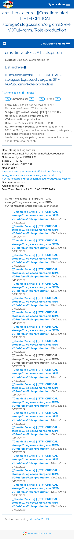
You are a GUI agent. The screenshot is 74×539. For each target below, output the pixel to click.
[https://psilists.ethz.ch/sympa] (8, 4)
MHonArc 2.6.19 (39, 519)
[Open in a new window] (25, 67)
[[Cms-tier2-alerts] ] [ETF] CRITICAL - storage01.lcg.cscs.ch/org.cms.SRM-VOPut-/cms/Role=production (36, 215)
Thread (29, 92)
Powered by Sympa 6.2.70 (39, 533)
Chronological (12, 92)
